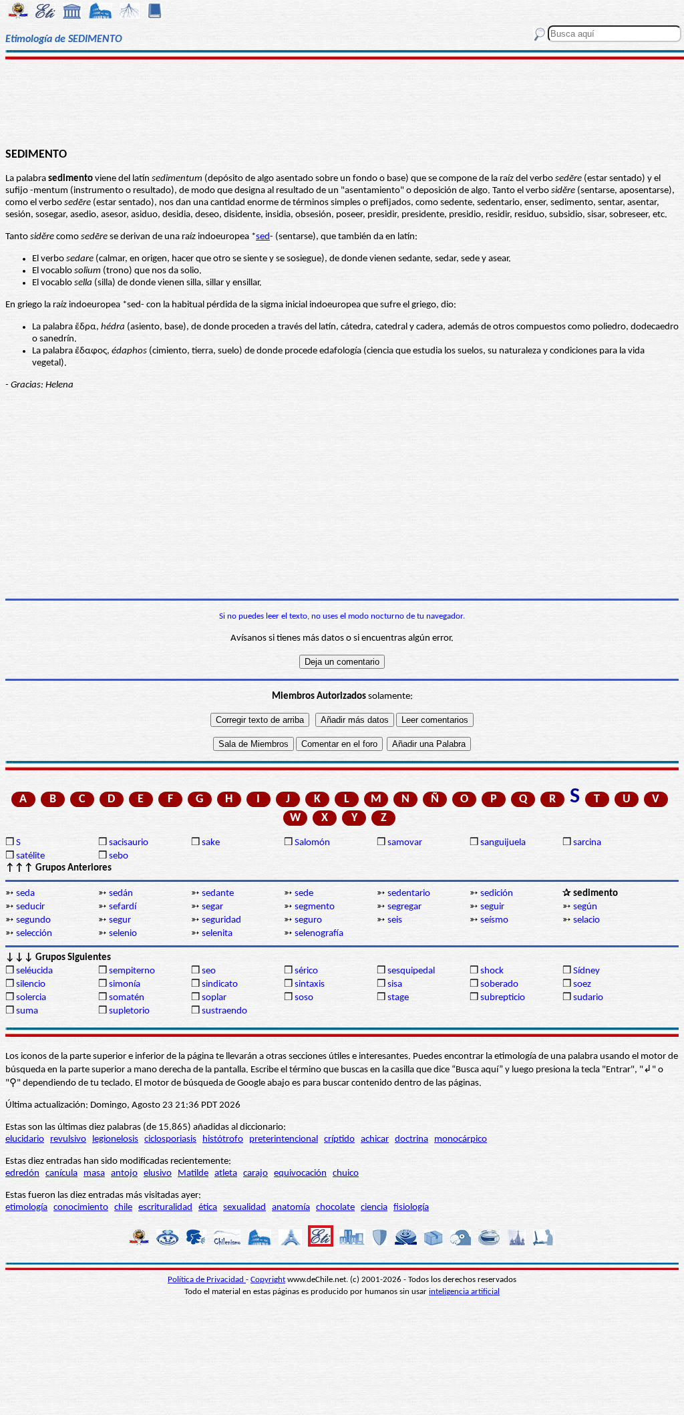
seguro (308, 920)
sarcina (587, 843)
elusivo (158, 1173)
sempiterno (132, 971)
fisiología (411, 1208)
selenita (217, 934)
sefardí (122, 907)
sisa (394, 984)
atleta (225, 1173)
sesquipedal (411, 971)
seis (394, 920)
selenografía (319, 934)
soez (582, 984)
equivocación (300, 1173)
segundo (33, 920)
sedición (496, 894)
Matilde (193, 1173)
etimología (26, 1208)
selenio (123, 934)
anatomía (291, 1208)
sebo (118, 856)
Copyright (267, 1279)
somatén (126, 998)
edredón (22, 1173)
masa (94, 1173)
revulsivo (68, 1139)
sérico (306, 971)
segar (212, 907)
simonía (124, 984)
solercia (31, 998)
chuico (346, 1173)
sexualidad (244, 1208)
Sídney (586, 971)
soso (304, 998)
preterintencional (283, 1139)
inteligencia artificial (464, 1291)
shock (492, 971)
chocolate (335, 1208)
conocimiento (80, 1208)
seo (209, 971)
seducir (30, 907)
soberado (499, 984)
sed (263, 237)
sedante (218, 894)
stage (398, 998)
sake (211, 843)
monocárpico (460, 1139)
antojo (124, 1173)
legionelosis (115, 1139)
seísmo (494, 920)
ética (207, 1208)
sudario (588, 998)
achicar (375, 1139)
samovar (404, 843)
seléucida (34, 971)
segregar (404, 907)
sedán (121, 894)
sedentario (408, 894)
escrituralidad (165, 1208)
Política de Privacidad (207, 1279)
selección (34, 934)
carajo (255, 1173)
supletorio (129, 1011)
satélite (30, 856)
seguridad (221, 920)
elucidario (24, 1139)
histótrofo (222, 1139)
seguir (492, 907)
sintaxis (310, 984)
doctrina (411, 1139)
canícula (61, 1173)
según (585, 907)
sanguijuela (503, 843)
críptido (339, 1139)
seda (25, 894)
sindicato (220, 984)
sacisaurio (128, 843)
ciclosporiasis (170, 1139)
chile (123, 1208)
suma (27, 1011)
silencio (30, 984)
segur (120, 920)
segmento (315, 907)
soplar (214, 998)
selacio (586, 920)
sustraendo (224, 1011)
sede (304, 894)
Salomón (312, 843)
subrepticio (502, 998)
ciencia (374, 1208)
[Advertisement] (342, 101)
